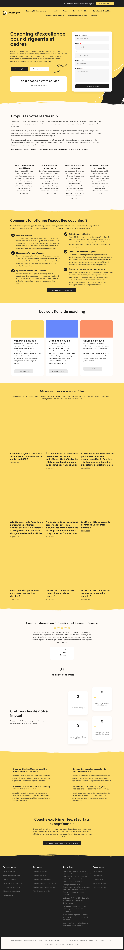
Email (77, 43)
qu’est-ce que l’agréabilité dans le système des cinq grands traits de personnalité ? (76, 917)
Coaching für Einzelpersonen (36, 11)
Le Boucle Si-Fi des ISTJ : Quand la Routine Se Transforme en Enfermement (76, 900)
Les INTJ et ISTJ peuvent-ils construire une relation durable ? (95, 524)
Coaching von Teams (59, 11)
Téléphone (79, 52)
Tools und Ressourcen (54, 15)
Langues (94, 15)
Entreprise (79, 60)
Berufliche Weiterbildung (102, 11)
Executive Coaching (80, 11)
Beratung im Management (77, 15)
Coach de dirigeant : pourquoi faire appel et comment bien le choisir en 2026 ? (26, 456)
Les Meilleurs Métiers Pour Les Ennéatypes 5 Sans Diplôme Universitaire (74, 908)
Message (78, 68)
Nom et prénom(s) (82, 35)
